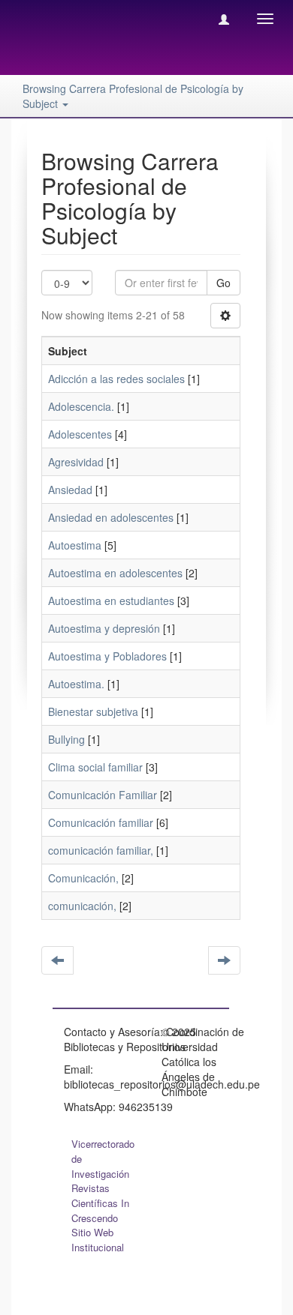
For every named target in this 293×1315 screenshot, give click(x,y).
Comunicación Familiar (102, 794)
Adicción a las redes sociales (116, 378)
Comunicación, (83, 877)
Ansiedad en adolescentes (111, 517)
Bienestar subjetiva (93, 711)
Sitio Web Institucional (97, 1239)
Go (223, 282)
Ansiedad (70, 489)
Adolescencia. (81, 406)
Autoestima (74, 545)
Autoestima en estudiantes (111, 600)
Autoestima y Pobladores (107, 656)
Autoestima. (76, 683)
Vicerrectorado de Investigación (102, 1159)
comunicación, (82, 905)
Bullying (66, 739)
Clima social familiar (95, 766)
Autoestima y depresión (104, 628)
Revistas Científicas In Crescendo (100, 1203)
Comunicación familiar (100, 822)
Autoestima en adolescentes (115, 572)
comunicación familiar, (100, 850)
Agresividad (76, 461)
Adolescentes (80, 434)
